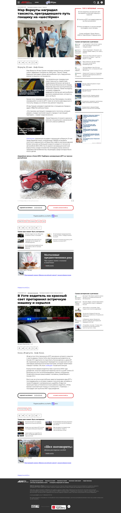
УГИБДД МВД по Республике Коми (28, 200)
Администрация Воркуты (25, 58)
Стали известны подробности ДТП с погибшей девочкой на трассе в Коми (33, 434)
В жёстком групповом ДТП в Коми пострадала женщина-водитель (34, 428)
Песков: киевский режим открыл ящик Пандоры (91, 84)
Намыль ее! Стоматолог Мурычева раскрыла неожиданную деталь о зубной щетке (92, 75)
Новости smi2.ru (23, 287)
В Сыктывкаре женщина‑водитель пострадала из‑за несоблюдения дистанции (62, 423)
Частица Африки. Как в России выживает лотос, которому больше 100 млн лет (92, 69)
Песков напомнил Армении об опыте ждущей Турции (92, 90)
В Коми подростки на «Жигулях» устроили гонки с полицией (34, 234)
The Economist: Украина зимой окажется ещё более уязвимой (90, 96)
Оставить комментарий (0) (60, 207)
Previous (21, 176)
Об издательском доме (36, 480)
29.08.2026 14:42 (22, 293)
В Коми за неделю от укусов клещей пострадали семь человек (89, 27)
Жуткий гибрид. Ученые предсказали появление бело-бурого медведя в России (93, 303)
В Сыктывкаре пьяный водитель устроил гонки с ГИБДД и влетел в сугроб (62, 235)
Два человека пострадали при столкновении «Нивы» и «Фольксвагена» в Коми (61, 429)
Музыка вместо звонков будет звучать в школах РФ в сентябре (91, 107)
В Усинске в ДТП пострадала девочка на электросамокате (89, 20)
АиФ (31, 344)
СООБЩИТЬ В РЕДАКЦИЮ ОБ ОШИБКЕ (59, 482)
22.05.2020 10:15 (22, 7)
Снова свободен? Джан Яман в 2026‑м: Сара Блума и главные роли (89, 34)
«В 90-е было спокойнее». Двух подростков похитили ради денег (92, 308)
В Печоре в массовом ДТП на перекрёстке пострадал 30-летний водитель (33, 241)
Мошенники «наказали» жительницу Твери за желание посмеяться (92, 102)
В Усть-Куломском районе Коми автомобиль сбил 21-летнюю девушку (34, 247)
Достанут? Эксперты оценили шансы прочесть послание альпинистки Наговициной (93, 297)
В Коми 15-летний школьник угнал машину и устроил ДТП (62, 240)
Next (70, 176)
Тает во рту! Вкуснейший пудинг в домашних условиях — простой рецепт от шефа (92, 57)
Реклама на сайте (50, 480)
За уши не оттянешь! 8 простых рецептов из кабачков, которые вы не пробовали (93, 315)
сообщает (49, 365)
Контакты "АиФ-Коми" (75, 480)
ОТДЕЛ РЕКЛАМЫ (87, 480)
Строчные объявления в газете (38, 482)
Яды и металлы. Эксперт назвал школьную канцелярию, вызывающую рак (91, 63)
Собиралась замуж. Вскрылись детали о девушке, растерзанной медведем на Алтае (92, 321)
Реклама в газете (62, 480)
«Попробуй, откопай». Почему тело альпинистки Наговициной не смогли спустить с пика (92, 326)
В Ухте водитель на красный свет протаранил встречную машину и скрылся (89, 13)
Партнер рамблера (45, 506)
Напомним (30, 138)
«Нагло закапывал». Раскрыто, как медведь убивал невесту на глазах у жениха (92, 51)
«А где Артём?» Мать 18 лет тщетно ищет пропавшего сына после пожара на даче (92, 45)
